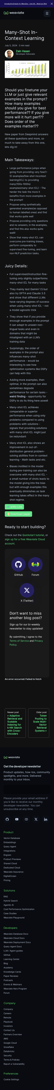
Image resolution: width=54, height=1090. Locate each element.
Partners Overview (13, 1034)
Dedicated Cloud (12, 867)
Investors (8, 1026)
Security (8, 1055)
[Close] (52, 3)
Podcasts (8, 980)
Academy (8, 967)
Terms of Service (20, 640)
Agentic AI (9, 905)
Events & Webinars (13, 984)
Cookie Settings (11, 1079)
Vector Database (12, 838)
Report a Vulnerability (14, 1064)
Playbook (8, 1021)
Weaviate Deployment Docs (17, 942)
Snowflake (9, 1047)
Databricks (9, 1051)
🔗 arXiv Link (14, 506)
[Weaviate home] (14, 13)
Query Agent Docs (13, 946)
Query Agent (10, 846)
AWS (6, 1038)
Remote (7, 1017)
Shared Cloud (10, 863)
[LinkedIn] (45, 819)
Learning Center (11, 959)
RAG (6, 896)
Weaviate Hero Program (15, 988)
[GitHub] (7, 819)
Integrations (9, 850)
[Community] (26, 819)
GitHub (7, 955)
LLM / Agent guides (13, 950)
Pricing (7, 880)
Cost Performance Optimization (19, 909)
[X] (36, 819)
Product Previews (12, 859)
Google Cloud (10, 1043)
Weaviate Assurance (13, 871)
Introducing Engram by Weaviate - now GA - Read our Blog (25, 4)
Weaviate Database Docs (16, 934)
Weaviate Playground (14, 917)
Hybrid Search (11, 900)
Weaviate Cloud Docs (14, 938)
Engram (7, 855)
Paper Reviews (11, 976)
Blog (6, 963)
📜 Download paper (18, 513)
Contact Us (9, 1030)
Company (8, 1009)
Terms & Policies (12, 1059)
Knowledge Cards (12, 971)
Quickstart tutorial (33, 535)
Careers (7, 1013)
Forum (7, 993)
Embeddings (10, 842)
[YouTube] (16, 819)
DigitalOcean (10, 876)
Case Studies (10, 913)
